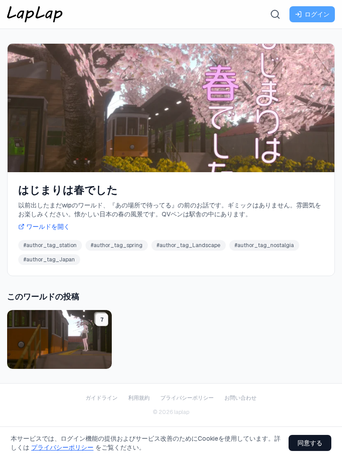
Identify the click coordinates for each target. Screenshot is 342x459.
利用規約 (139, 397)
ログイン (317, 14)
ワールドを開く (48, 227)
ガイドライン (102, 397)
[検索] (275, 14)
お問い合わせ (240, 397)
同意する (309, 443)
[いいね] (102, 360)
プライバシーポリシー (187, 397)
